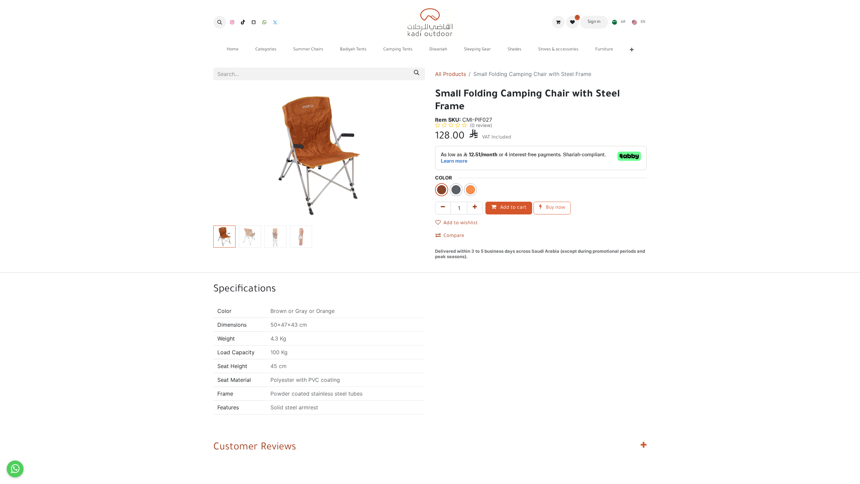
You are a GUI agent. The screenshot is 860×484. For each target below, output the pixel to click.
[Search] (416, 74)
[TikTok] (243, 22)
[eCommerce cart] (558, 22)
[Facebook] (264, 22)
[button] (219, 22)
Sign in (594, 22)
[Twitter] (275, 22)
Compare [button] (453, 236)
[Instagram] (232, 22)
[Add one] (475, 208)
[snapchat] (253, 22)
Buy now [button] (555, 208)
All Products (450, 74)
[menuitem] (617, 22)
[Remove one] (443, 208)
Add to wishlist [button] (460, 223)
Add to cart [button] (512, 208)
